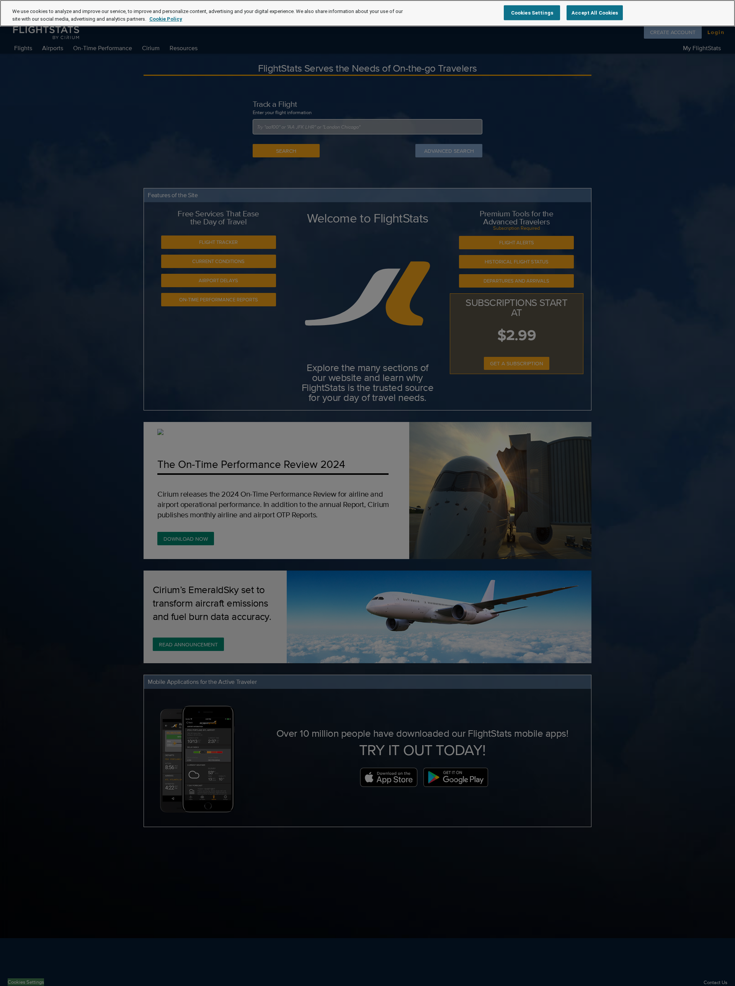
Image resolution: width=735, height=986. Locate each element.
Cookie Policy (165, 19)
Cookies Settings (532, 12)
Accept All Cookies (595, 12)
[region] (367, 13)
